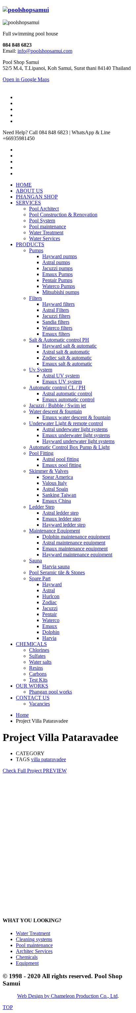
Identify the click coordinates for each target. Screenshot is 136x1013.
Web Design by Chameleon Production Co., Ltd (67, 996)
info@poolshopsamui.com (44, 51)
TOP (8, 1007)
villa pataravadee (48, 759)
